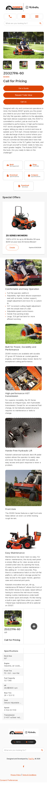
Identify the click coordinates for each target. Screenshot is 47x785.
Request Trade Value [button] (23, 95)
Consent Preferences (9, 780)
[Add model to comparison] (34, 626)
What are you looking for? (17, 23)
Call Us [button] (23, 102)
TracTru (31, 759)
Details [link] (12, 247)
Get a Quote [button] (24, 88)
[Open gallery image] (23, 45)
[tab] (7, 65)
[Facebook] (23, 766)
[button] (10, 16)
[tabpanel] (23, 45)
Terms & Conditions (29, 775)
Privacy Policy (16, 775)
